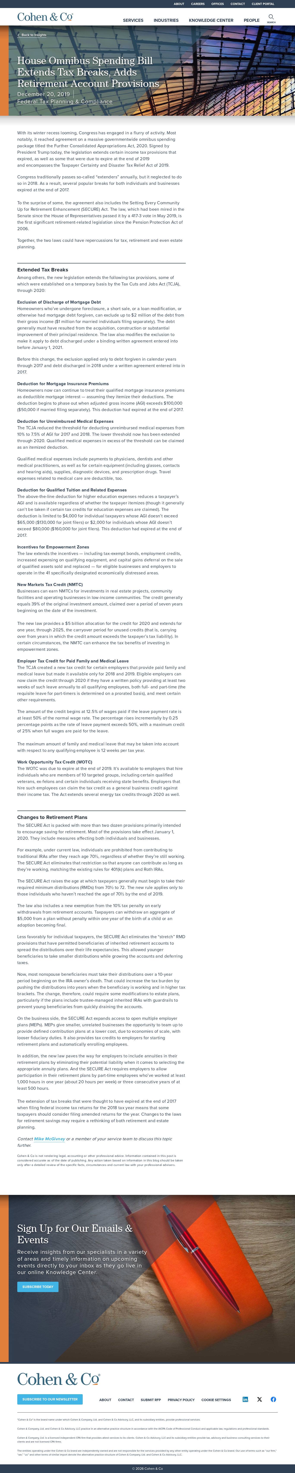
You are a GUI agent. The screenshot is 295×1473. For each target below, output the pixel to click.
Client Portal (263, 4)
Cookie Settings (216, 1399)
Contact (238, 4)
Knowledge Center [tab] (211, 20)
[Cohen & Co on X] (259, 1399)
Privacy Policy (181, 1399)
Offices (217, 4)
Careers (198, 4)
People (252, 20)
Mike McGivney (49, 1139)
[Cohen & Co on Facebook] (273, 1399)
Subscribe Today (37, 1286)
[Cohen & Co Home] (45, 16)
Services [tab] (133, 20)
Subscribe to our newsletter (50, 1399)
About (179, 4)
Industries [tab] (166, 20)
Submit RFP (151, 1399)
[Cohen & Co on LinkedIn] (246, 1399)
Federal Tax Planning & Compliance (65, 102)
